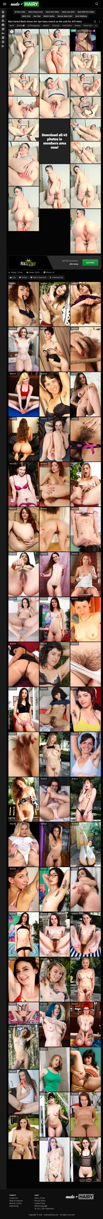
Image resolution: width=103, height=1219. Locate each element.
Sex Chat (36, 16)
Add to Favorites (39, 277)
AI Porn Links (20, 12)
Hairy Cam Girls (68, 12)
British (19, 26)
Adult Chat (26, 16)
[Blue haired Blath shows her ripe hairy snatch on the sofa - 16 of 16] (85, 231)
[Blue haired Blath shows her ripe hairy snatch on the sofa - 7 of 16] (23, 107)
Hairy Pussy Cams (35, 12)
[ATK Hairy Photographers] (3, 25)
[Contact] (3, 46)
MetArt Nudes (49, 16)
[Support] (3, 42)
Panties (78, 26)
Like (14, 277)
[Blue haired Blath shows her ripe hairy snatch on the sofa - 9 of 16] (23, 130)
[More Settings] (99, 21)
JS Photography (34, 26)
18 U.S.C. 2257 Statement (44, 1209)
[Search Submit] (97, 4)
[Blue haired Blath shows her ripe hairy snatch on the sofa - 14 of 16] (54, 186)
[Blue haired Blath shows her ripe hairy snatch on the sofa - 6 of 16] (85, 85)
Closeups (56, 26)
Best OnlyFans (81, 16)
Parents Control (15, 1203)
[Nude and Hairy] (25, 4)
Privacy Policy (39, 1201)
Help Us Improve (16, 1201)
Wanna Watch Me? (65, 16)
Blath (12, 26)
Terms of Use (39, 1198)
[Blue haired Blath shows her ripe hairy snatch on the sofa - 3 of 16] (85, 62)
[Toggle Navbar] (5, 4)
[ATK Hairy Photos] (3, 12)
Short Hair (88, 26)
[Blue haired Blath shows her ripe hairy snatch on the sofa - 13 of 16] (85, 186)
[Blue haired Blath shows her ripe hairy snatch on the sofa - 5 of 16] (54, 96)
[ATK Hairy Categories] (3, 29)
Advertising (13, 1206)
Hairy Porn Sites (52, 12)
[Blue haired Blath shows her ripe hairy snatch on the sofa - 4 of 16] (23, 85)
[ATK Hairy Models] (3, 21)
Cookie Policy (39, 1203)
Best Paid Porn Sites (86, 12)
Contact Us (13, 1198)
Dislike (24, 277)
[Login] (3, 33)
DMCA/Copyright (40, 1206)
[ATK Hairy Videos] (3, 16)
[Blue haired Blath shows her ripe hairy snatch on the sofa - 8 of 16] (85, 107)
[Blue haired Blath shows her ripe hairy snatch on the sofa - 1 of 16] (23, 51)
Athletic (46, 26)
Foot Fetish (67, 26)
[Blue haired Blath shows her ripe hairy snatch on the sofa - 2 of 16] (54, 51)
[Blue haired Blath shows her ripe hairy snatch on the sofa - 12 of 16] (85, 152)
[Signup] (3, 38)
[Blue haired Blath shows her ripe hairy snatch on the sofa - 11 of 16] (23, 163)
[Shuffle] (94, 21)
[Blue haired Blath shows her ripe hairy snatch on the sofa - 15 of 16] (23, 208)
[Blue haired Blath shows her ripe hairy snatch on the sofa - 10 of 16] (85, 130)
